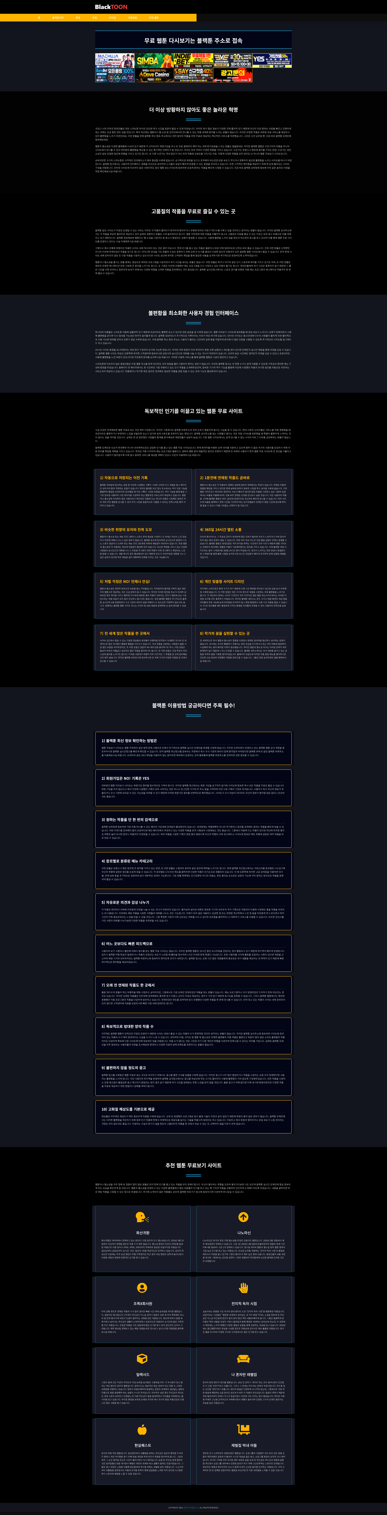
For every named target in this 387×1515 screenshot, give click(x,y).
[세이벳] (193, 69)
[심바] (154, 54)
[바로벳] (115, 69)
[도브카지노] (154, 69)
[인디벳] (193, 54)
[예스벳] (272, 54)
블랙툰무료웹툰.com (191, 1507)
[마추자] (115, 54)
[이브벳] (232, 54)
